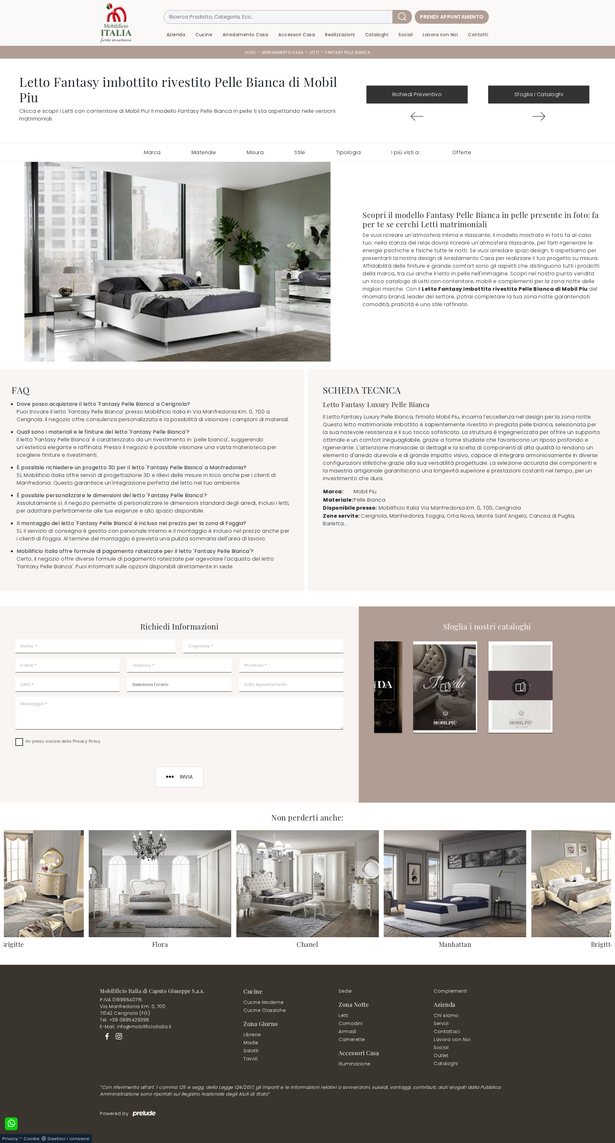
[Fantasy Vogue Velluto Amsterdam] (539, 116)
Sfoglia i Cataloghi (538, 94)
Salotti (251, 1050)
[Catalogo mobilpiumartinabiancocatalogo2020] (520, 687)
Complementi (450, 991)
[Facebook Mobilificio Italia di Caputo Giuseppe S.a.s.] (106, 1036)
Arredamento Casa (245, 34)
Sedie (345, 991)
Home (250, 52)
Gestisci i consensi (68, 1139)
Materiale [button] (204, 152)
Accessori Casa (296, 34)
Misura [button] (255, 152)
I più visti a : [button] (406, 152)
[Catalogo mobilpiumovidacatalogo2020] (445, 687)
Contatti (478, 34)
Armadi (347, 1031)
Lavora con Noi (440, 34)
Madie (250, 1042)
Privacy (10, 1139)
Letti (314, 52)
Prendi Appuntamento (452, 17)
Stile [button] (299, 152)
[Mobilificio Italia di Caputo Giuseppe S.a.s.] (116, 23)
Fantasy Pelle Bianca (347, 52)
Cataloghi (377, 34)
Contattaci (447, 1031)
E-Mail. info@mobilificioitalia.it (136, 1026)
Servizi (441, 1023)
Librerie (252, 1034)
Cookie (31, 1139)
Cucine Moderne (263, 1002)
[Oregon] (417, 116)
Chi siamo (446, 1015)
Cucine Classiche (264, 1010)
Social (405, 34)
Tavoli (250, 1058)
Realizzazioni (340, 34)
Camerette (352, 1039)
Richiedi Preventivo (417, 94)
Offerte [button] (462, 152)
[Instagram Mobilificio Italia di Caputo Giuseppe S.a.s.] (117, 1036)
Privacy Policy (87, 741)
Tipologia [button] (348, 152)
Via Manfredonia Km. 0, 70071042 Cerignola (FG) (132, 1009)
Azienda (176, 34)
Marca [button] (152, 152)
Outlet (441, 1055)
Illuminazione (355, 1064)
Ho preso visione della (63, 741)
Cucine (203, 34)
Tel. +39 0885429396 (124, 1020)
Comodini (351, 1023)
